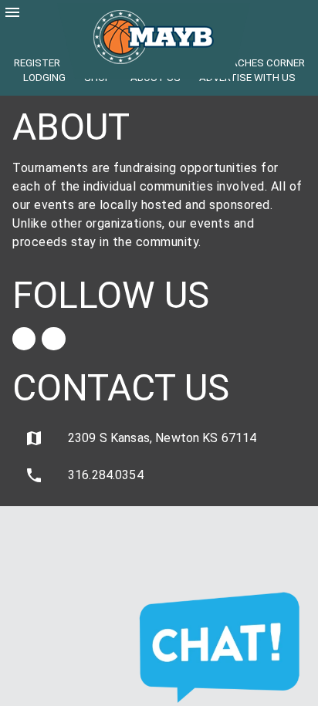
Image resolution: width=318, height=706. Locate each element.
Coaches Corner (261, 63)
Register (37, 63)
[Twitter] (53, 338)
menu (12, 12)
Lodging (44, 77)
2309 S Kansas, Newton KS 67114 (141, 438)
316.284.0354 (84, 475)
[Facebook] (24, 338)
